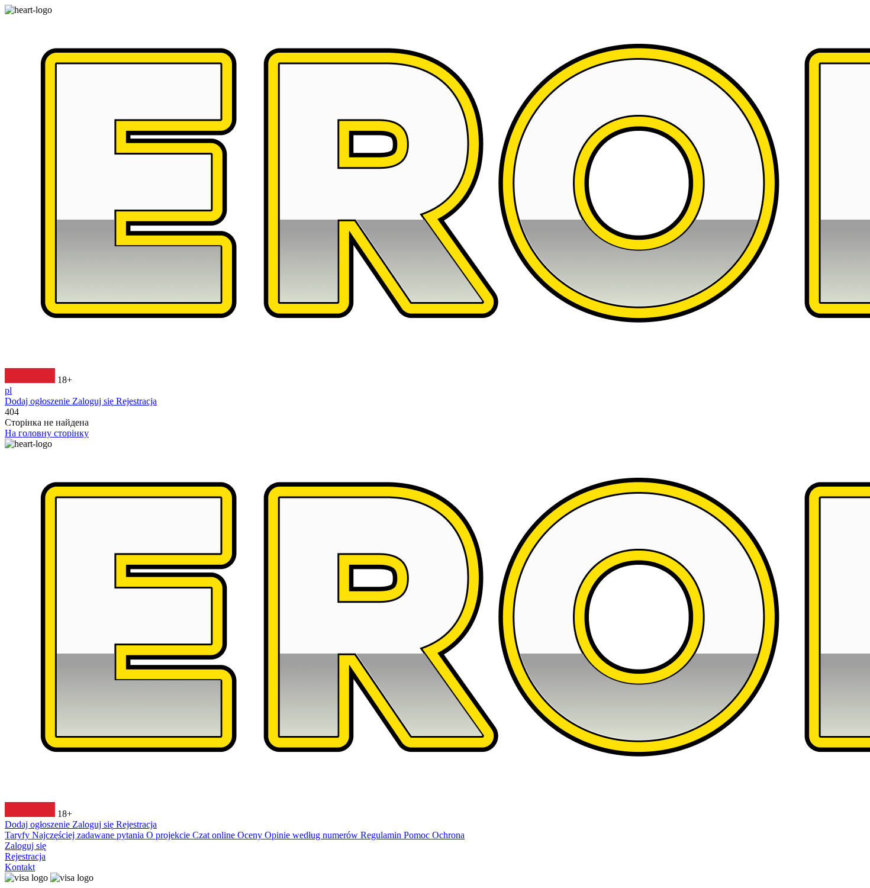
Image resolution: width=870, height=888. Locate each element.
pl (8, 390)
